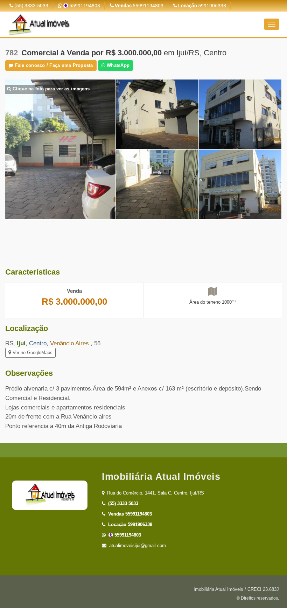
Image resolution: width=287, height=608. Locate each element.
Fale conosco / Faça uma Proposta (53, 65)
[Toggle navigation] (271, 24)
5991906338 (202, 5)
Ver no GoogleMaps (31, 352)
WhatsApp (117, 65)
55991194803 (84, 5)
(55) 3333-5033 (30, 5)
